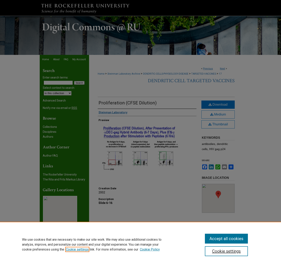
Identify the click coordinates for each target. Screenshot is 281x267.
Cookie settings (77, 249)
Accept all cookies (226, 238)
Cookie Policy (150, 249)
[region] (140, 244)
